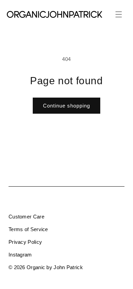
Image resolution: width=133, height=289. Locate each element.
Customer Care (26, 216)
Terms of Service (28, 229)
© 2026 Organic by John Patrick (46, 267)
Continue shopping (66, 106)
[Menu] (118, 14)
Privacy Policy (25, 242)
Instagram (20, 254)
